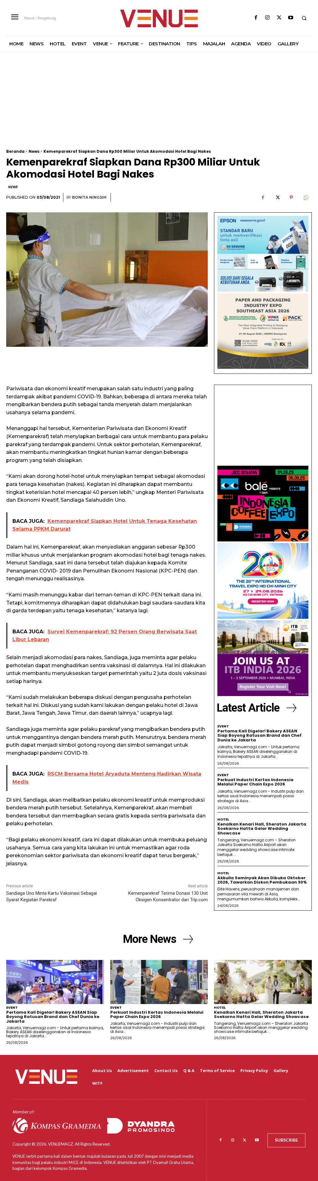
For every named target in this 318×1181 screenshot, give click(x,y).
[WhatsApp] (305, 197)
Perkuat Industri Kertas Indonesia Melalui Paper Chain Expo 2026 (255, 782)
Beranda (15, 151)
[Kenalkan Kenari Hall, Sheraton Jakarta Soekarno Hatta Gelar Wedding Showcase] (263, 982)
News (34, 151)
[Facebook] (256, 18)
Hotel (223, 819)
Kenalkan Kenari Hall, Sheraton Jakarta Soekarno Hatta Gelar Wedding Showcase (261, 828)
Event (223, 726)
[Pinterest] (291, 197)
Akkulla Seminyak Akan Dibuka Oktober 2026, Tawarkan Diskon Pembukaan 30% (262, 880)
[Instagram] (267, 18)
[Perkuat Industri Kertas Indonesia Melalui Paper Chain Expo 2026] (159, 982)
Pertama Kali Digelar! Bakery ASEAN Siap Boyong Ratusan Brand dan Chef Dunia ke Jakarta (259, 735)
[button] (304, 18)
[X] (279, 18)
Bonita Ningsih (89, 197)
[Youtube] (290, 18)
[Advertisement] (159, 105)
